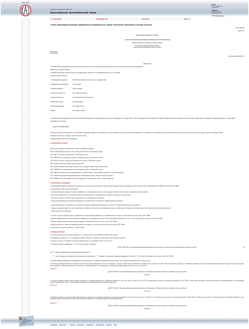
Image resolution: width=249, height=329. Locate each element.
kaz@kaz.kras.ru (220, 16)
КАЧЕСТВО (145, 19)
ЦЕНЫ (186, 19)
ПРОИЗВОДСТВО (102, 19)
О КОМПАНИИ (56, 19)
